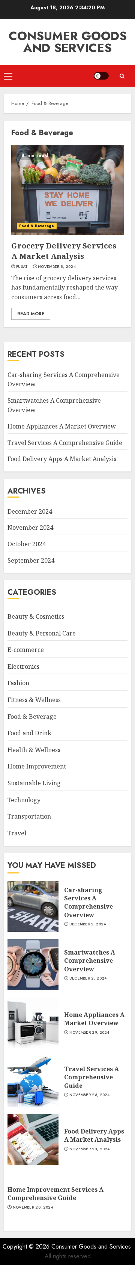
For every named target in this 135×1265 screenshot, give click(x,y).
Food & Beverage (36, 226)
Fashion (18, 683)
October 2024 (27, 544)
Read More (30, 313)
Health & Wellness (34, 750)
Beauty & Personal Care (42, 633)
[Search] (121, 76)
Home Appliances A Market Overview (62, 426)
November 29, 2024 (89, 1032)
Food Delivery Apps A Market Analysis (62, 459)
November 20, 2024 (33, 1207)
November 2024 (30, 527)
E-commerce (26, 650)
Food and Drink (29, 733)
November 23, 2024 (89, 1149)
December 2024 (30, 511)
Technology (24, 800)
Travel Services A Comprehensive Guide (65, 443)
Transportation (29, 816)
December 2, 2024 (88, 978)
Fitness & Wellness (34, 700)
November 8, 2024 (57, 266)
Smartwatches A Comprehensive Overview (89, 960)
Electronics (23, 666)
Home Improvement (37, 766)
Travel (17, 833)
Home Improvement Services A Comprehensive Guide (56, 1193)
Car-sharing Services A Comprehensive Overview (88, 902)
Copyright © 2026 (27, 1246)
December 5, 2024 (87, 924)
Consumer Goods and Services (68, 41)
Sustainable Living (34, 783)
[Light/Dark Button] (101, 76)
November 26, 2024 (89, 1095)
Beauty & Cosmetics (36, 616)
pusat (22, 266)
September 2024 (31, 560)
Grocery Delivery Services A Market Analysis (63, 251)
